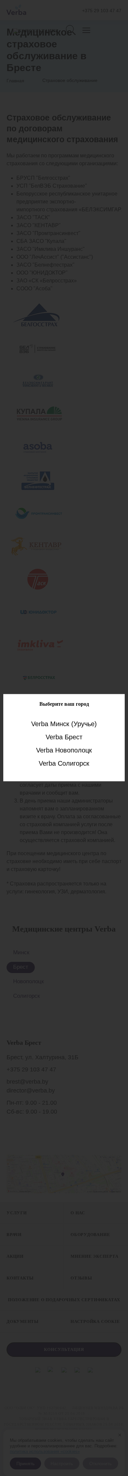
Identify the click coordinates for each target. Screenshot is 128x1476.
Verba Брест (64, 737)
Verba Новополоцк (64, 750)
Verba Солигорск (64, 763)
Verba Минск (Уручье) (64, 723)
